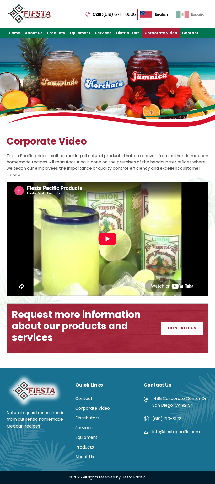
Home (14, 32)
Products (56, 32)
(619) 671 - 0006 (119, 14)
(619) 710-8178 (167, 419)
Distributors (128, 32)
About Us (33, 32)
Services (103, 32)
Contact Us (182, 328)
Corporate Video (160, 32)
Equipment (80, 32)
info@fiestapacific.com (176, 432)
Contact (190, 32)
